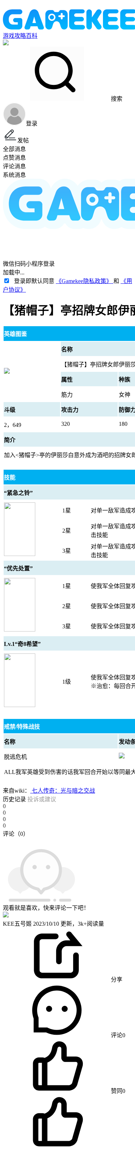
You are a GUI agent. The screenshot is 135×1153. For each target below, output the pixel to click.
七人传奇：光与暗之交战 (62, 791)
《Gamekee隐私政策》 (84, 281)
